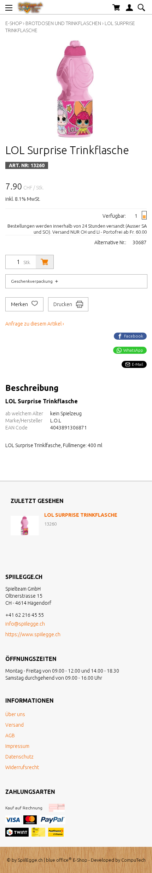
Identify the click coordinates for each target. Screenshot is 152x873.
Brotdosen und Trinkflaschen (63, 23)
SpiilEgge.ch (30, 859)
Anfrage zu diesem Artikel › (34, 324)
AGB (10, 735)
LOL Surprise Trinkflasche (80, 515)
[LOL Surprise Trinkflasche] (25, 525)
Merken (20, 304)
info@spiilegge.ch (25, 624)
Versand (14, 725)
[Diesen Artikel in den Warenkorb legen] (44, 262)
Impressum (17, 746)
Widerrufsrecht (22, 767)
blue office (59, 859)
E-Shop (13, 23)
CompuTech (133, 859)
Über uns (15, 714)
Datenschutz (19, 757)
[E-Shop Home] (30, 7)
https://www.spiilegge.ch (32, 634)
